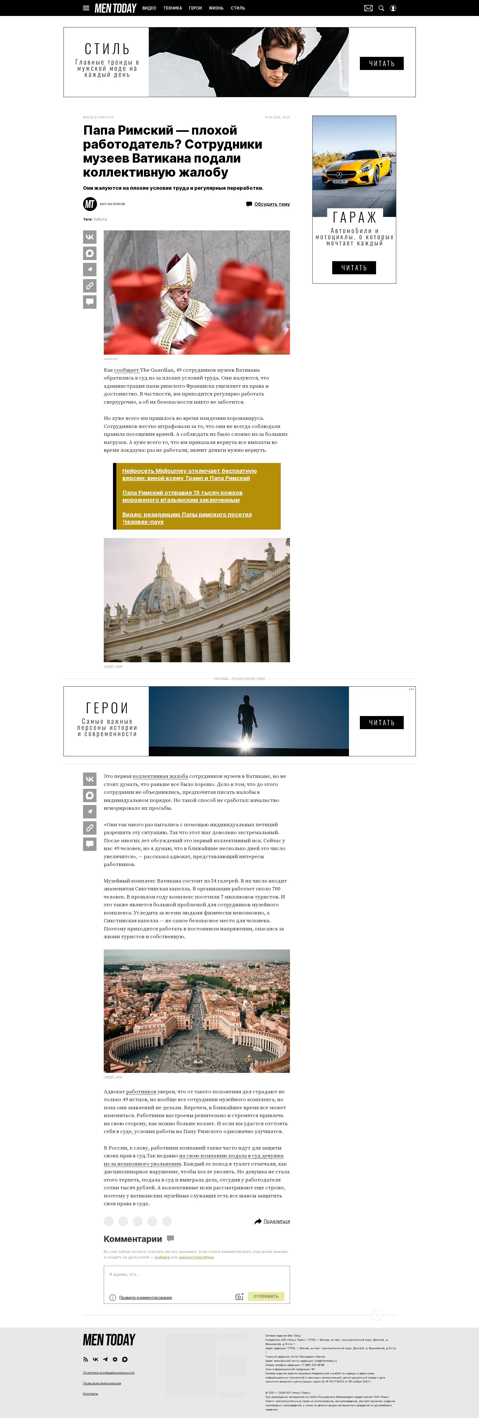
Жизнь (88, 117)
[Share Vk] (89, 237)
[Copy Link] (89, 286)
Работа (100, 219)
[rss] (85, 1359)
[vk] (95, 1359)
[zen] (115, 1359)
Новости (105, 117)
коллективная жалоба (160, 776)
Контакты (90, 1394)
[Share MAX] (89, 253)
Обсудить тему (272, 204)
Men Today (116, 8)
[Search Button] (381, 8)
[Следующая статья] (239, 1315)
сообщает (127, 370)
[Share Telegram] (89, 269)
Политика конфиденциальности (109, 1373)
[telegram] (105, 1359)
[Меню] (86, 8)
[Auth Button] (393, 8)
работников (141, 1092)
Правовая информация (102, 1383)
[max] (125, 1359)
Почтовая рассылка (368, 8)
